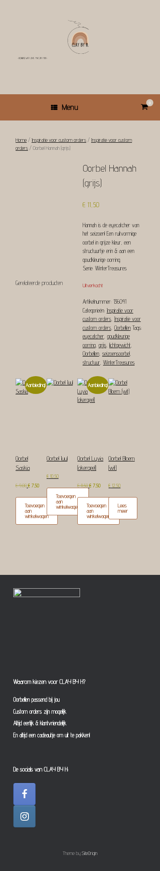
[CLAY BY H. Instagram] (24, 816)
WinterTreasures (119, 362)
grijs (102, 345)
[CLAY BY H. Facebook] (24, 794)
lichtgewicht (120, 345)
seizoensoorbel (116, 353)
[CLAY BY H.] (80, 40)
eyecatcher (93, 336)
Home (21, 139)
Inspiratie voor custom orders (59, 139)
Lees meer (123, 508)
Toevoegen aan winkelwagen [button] (36, 510)
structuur (91, 362)
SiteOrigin (89, 853)
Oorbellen (122, 327)
